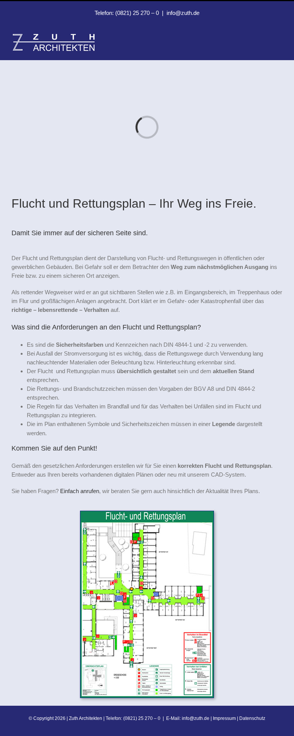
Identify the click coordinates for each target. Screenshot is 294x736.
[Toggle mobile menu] (279, 37)
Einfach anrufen (79, 491)
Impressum (224, 718)
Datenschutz (252, 718)
